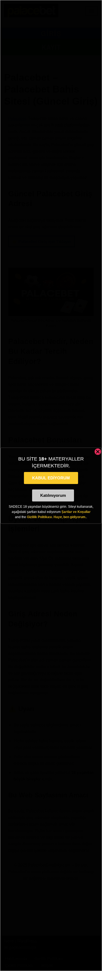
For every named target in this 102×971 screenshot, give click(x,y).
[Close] (97, 451)
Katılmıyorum (53, 495)
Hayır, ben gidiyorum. (70, 517)
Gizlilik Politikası (39, 517)
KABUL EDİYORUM (51, 478)
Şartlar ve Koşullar (76, 512)
